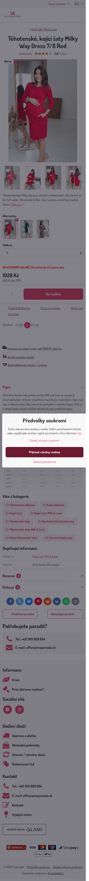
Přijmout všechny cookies (44, 452)
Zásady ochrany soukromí (44, 440)
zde (79, 433)
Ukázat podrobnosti (44, 462)
